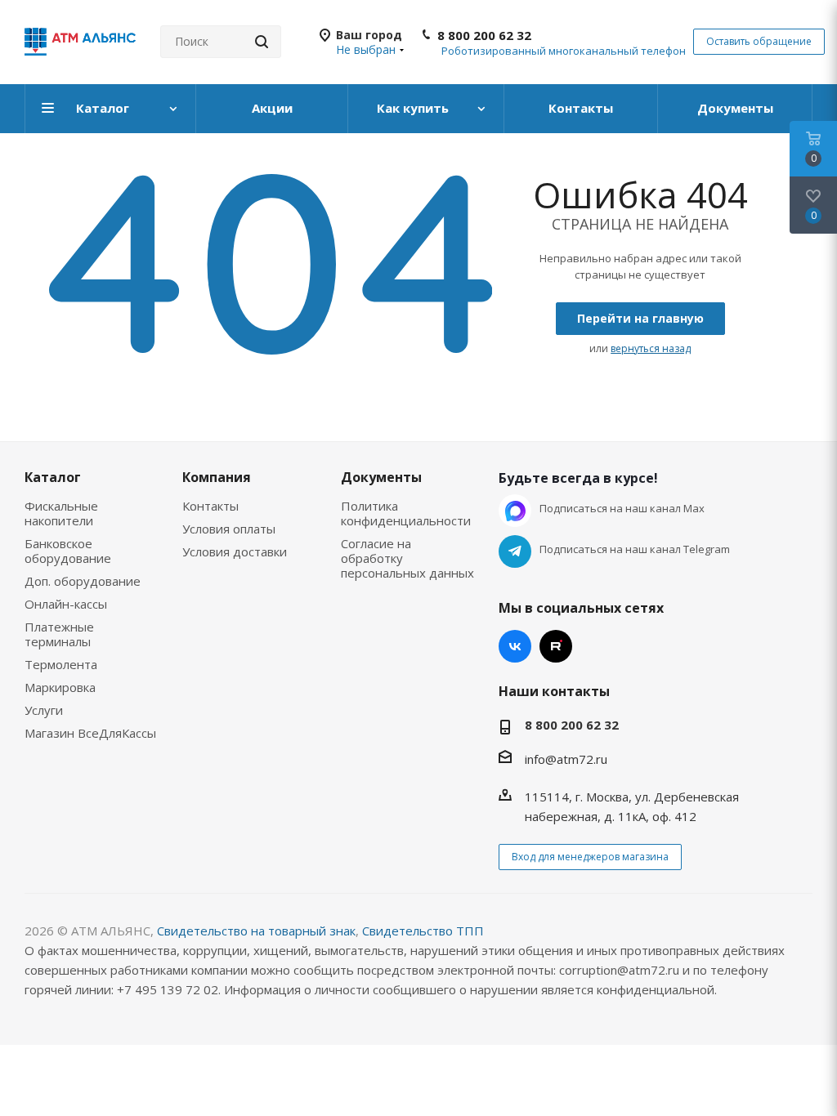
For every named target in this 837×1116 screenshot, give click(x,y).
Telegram (515, 551)
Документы (381, 477)
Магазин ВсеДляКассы (90, 733)
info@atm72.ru (566, 759)
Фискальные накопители (61, 513)
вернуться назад (651, 348)
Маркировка (60, 687)
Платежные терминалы (59, 634)
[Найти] (261, 41)
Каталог (53, 477)
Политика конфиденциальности (406, 513)
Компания (216, 477)
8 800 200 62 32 (484, 35)
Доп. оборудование (83, 581)
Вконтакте (515, 646)
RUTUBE (555, 646)
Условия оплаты (228, 528)
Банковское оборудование (68, 550)
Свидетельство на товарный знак (256, 930)
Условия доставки (234, 551)
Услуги (44, 710)
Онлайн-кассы (66, 604)
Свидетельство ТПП (423, 930)
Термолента (61, 664)
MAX (515, 510)
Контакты (210, 506)
